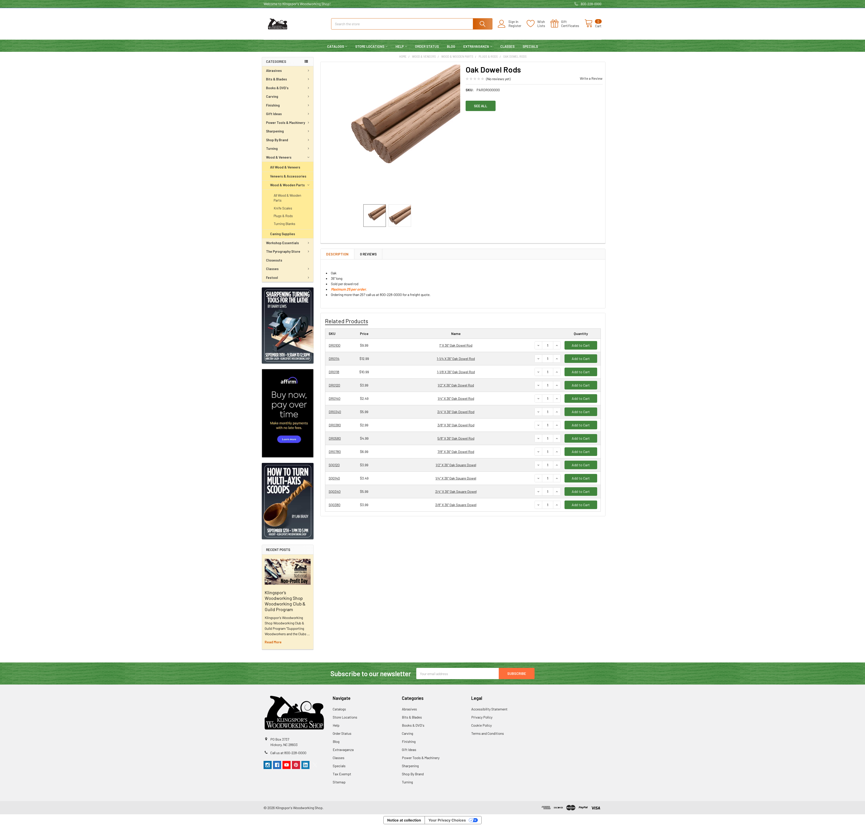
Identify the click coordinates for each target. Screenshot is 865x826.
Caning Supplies (282, 234)
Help (400, 46)
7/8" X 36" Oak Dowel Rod (455, 451)
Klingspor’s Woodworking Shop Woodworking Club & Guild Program (285, 601)
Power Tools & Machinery (285, 123)
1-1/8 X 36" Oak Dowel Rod (456, 372)
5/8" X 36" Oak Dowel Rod (455, 438)
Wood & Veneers (278, 157)
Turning (272, 148)
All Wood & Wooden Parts (287, 198)
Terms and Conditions (487, 733)
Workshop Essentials (282, 243)
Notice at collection (404, 820)
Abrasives (274, 70)
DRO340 (335, 412)
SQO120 (334, 465)
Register (514, 26)
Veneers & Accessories (288, 176)
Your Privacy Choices (447, 820)
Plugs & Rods (283, 216)
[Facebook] (277, 765)
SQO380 (334, 505)
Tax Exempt (342, 774)
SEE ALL (480, 106)
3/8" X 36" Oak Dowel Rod (455, 425)
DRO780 (335, 451)
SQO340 (335, 491)
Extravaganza (476, 46)
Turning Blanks (284, 224)
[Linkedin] (305, 765)
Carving (272, 96)
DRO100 (334, 345)
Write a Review (591, 78)
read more (273, 642)
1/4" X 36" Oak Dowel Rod (456, 398)
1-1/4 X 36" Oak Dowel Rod (456, 358)
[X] (315, 765)
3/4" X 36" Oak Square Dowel (456, 491)
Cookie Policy (481, 725)
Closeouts (274, 260)
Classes (507, 46)
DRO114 (334, 358)
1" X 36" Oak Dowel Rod (455, 345)
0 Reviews (368, 254)
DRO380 (335, 425)
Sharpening (275, 131)
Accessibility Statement (489, 709)
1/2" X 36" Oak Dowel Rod (456, 385)
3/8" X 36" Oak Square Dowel (455, 505)
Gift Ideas (274, 114)
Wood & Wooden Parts (287, 185)
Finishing (273, 105)
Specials (530, 46)
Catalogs (335, 46)
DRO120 (334, 385)
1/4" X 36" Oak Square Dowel (455, 478)
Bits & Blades (276, 79)
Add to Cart (581, 345)
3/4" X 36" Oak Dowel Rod (455, 412)
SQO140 (334, 478)
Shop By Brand (277, 140)
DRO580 (335, 438)
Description (337, 254)
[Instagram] (268, 765)
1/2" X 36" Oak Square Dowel (456, 465)
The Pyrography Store (283, 251)
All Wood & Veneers (285, 167)
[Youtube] (286, 765)
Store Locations (369, 46)
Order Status (427, 46)
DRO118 (334, 372)
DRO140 (334, 398)
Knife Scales (283, 208)
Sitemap (339, 782)
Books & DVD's (277, 88)
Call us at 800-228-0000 (288, 753)
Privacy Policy (481, 717)
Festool (272, 277)
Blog (451, 46)
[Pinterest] (296, 765)
